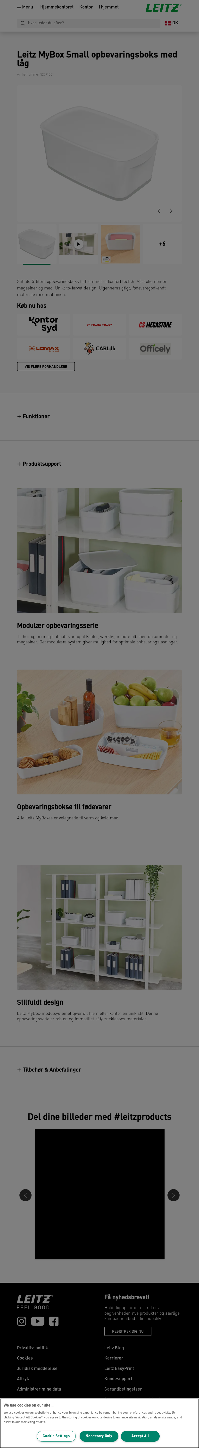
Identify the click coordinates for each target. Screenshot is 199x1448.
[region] (99, 1423)
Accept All (140, 1436)
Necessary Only (99, 1436)
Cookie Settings (56, 1436)
